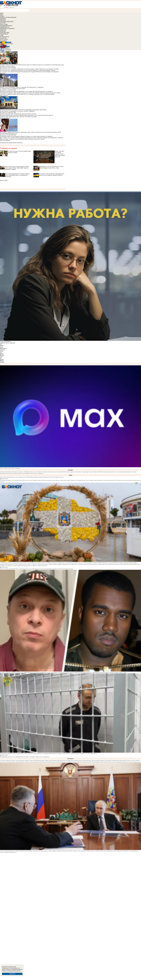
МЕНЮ (1, 13)
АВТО (1, 14)
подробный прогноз (4, 342)
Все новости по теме (5, 67)
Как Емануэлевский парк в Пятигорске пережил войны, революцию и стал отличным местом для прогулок (26, 115)
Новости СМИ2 (3, 180)
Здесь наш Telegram (5, 140)
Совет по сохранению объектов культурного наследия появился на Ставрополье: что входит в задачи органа (75, 753)
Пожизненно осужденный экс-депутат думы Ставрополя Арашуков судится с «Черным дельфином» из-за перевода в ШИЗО (26, 753)
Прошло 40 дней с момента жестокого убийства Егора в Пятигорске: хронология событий (22, 139)
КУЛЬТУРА (2, 23)
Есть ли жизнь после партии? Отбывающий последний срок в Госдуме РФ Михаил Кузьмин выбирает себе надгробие (29, 71)
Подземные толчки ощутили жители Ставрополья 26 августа (76, 564)
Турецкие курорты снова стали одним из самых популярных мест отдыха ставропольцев (95, 480)
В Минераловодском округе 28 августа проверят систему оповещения (72, 850)
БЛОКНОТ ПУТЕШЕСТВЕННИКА (8, 17)
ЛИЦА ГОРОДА (4, 24)
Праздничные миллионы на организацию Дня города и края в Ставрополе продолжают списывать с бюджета (24, 562)
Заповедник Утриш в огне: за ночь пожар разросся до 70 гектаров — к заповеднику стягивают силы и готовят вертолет (25, 756)
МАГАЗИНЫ (8, 49)
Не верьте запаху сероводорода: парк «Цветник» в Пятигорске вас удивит (18, 116)
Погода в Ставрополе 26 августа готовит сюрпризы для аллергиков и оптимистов (18, 760)
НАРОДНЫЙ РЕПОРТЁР (6, 25)
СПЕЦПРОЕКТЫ (4, 34)
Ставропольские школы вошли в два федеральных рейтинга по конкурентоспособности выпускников (53, 568)
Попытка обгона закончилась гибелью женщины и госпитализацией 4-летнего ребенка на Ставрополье (22, 473)
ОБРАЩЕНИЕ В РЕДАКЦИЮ (7, 28)
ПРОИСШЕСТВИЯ (4, 32)
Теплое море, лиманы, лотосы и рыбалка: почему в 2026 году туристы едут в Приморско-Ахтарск (21, 480)
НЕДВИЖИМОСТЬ (4, 27)
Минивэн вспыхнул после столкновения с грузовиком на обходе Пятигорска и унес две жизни (44, 471)
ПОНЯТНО (12, 974)
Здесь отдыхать (4, 95)
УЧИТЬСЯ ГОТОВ (8, 43)
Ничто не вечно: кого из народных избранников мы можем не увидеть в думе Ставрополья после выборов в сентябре (29, 69)
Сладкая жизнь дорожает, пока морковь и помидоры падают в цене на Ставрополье (82, 471)
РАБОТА (9, 42)
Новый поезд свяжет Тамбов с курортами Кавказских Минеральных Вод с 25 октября (53, 760)
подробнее (12, 342)
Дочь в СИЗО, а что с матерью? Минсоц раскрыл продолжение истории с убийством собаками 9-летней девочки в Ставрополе (31, 137)
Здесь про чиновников (5, 50)
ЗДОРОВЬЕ (3, 18)
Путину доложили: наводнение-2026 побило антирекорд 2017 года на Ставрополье (104, 850)
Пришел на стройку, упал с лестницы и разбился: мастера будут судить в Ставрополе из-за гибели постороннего (24, 565)
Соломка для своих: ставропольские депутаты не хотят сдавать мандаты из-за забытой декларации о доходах (27, 70)
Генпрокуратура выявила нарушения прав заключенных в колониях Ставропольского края (45, 477)
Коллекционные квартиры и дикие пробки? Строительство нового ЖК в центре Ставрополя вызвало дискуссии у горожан (30, 92)
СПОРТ (2, 35)
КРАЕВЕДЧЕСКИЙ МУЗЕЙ (6, 21)
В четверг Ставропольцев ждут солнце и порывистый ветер (14, 477)
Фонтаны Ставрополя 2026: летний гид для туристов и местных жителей (18, 113)
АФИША (2, 16)
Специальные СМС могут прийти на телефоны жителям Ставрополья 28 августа (76, 672)
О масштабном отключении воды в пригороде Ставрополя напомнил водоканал (89, 760)
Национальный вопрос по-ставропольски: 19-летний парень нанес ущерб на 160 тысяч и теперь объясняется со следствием (72, 562)
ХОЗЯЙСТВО (3, 38)
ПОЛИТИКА (3, 31)
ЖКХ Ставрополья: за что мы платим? (107, 562)
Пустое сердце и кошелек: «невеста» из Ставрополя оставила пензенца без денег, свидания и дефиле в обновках (38, 564)
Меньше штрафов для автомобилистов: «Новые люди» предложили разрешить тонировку (119, 471)
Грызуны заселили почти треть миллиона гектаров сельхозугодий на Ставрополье (59, 480)
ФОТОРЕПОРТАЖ (4, 36)
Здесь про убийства (5, 118)
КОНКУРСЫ (3, 20)
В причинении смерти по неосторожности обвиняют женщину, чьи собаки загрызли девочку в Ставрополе (26, 136)
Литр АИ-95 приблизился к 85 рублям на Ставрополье (13, 471)
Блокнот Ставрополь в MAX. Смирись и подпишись (10, 468)
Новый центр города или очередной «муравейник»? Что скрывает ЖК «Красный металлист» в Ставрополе (26, 91)
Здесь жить (3, 73)
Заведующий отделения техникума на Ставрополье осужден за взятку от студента (110, 672)
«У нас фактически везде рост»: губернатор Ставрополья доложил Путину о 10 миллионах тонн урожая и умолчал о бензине (27, 850)
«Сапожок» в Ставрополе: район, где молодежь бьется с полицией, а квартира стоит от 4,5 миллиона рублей (27, 94)
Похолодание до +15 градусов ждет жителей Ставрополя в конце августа (104, 564)
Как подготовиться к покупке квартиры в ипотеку (131, 564)
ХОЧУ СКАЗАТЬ (4, 39)
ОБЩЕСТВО (3, 30)
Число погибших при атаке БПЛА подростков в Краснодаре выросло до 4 (16, 568)
